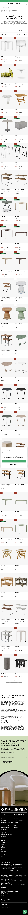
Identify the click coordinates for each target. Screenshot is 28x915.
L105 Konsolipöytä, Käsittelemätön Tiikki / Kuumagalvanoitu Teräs (5, 621)
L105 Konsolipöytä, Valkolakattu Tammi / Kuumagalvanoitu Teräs (20, 621)
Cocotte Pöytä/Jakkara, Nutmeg (19, 432)
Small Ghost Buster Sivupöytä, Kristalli (19, 58)
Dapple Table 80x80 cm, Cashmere (19, 218)
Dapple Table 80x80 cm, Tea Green (20, 540)
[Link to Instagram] (8, 900)
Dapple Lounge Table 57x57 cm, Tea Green (6, 513)
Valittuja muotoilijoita (6, 831)
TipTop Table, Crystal (19, 84)
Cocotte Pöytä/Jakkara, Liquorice (19, 405)
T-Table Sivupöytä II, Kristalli (6, 110)
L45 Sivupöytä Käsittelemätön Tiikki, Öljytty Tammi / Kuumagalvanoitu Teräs (5, 352)
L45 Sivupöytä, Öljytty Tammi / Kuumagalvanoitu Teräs (6, 191)
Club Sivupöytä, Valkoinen (20, 378)
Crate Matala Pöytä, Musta (20, 674)
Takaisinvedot (4, 836)
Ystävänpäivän (4, 842)
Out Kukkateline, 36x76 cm (6, 674)
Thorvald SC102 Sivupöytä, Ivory (20, 648)
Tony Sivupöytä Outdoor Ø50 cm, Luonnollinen (6, 567)
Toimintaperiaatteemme (7, 825)
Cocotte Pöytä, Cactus (19, 351)
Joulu (2, 856)
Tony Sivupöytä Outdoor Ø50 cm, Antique (20, 567)
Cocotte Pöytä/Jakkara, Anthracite (5, 405)
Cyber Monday (4, 854)
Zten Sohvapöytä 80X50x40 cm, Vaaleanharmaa (20, 137)
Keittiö (15, 825)
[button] (24, 3)
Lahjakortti (3, 832)
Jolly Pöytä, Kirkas (4, 57)
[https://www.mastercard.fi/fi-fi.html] (6, 904)
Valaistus (16, 822)
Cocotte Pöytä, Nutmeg (5, 378)
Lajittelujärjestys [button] (20, 30)
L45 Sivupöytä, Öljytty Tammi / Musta (19, 486)
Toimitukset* (4, 820)
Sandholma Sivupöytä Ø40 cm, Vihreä (6, 218)
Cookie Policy (4, 829)
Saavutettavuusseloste (6, 834)
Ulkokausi (3, 847)
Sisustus (16, 818)
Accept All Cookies (14, 461)
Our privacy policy (9, 457)
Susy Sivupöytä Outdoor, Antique (20, 594)
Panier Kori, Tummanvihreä (6, 84)
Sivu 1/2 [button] (13, 681)
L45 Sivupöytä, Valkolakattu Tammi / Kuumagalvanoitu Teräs (6, 648)
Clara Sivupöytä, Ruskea (5, 324)
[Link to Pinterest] (2, 900)
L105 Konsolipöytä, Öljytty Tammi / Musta (6, 486)
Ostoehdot (3, 818)
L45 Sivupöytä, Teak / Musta (6, 298)
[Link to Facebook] (5, 900)
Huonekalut (16, 816)
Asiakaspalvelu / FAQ (5, 816)
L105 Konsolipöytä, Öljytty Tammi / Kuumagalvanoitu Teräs (20, 191)
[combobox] (21, 30)
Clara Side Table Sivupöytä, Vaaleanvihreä (20, 325)
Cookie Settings (14, 464)
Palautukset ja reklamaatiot (7, 822)
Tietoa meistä (4, 824)
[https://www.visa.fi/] (2, 904)
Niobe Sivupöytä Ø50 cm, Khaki (6, 137)
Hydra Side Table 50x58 (19, 110)
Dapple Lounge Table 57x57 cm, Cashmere (6, 272)
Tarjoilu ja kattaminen (19, 820)
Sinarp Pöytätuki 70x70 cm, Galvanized (6, 164)
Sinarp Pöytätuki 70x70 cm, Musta (20, 164)
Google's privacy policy (18, 457)
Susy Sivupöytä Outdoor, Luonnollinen (6, 594)
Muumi (2, 849)
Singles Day (3, 851)
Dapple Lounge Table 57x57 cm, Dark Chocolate (20, 272)
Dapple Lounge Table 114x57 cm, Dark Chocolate (20, 245)
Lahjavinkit (3, 845)
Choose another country (6, 873)
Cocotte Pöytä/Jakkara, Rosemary (5, 432)
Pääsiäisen (3, 844)
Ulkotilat (16, 827)
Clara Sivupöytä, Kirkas (19, 298)
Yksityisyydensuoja (5, 827)
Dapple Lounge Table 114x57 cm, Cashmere (6, 540)
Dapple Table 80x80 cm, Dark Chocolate (5, 245)
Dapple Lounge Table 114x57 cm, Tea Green (20, 513)
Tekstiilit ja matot (18, 824)
